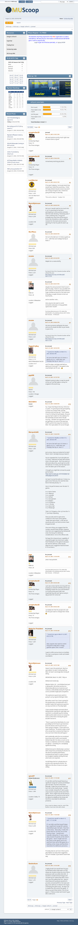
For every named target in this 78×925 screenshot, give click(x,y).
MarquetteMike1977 (16, 169)
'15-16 (11, 81)
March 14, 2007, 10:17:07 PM (52, 377)
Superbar (9, 41)
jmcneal (47, 132)
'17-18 (16, 79)
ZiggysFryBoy (34, 346)
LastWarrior (33, 180)
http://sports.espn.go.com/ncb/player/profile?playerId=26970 (57, 474)
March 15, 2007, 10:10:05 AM (52, 630)
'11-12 (16, 83)
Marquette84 (33, 432)
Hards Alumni (15, 162)
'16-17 (21, 79)
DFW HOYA (10, 137)
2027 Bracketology (13, 118)
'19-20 (21, 77)
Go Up (29, 900)
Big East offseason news (14, 135)
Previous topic (61, 902)
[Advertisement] (50, 58)
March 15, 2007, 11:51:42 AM (52, 865)
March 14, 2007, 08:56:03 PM (52, 234)
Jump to (47, 909)
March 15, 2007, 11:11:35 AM (52, 778)
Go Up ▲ (72, 920)
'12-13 (11, 83)
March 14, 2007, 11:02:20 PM (52, 434)
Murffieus (32, 232)
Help (58, 920)
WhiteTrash (10, 154)
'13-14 (21, 81)
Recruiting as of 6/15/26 (14, 126)
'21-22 (11, 77)
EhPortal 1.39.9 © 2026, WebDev (11, 920)
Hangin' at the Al (11, 36)
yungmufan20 (34, 132)
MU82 (12, 145)
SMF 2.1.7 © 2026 (8, 921)
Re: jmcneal (48, 156)
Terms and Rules (64, 920)
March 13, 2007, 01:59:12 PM (52, 134)
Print (70, 127)
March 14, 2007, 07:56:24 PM (52, 158)
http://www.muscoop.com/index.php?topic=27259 (55, 275)
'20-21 (16, 77)
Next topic (69, 902)
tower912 (9, 128)
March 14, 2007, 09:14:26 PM (52, 258)
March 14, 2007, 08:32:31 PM (52, 182)
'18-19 (11, 79)
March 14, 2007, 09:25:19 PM (52, 284)
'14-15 (16, 81)
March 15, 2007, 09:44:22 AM (52, 606)
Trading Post (10, 45)
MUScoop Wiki (11, 53)
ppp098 (31, 375)
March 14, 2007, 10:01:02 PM (52, 348)
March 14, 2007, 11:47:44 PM (52, 556)
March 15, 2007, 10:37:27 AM (52, 665)
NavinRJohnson (35, 203)
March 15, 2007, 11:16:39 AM (52, 814)
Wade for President (36, 629)
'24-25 (11, 75)
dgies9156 (10, 120)
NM (8, 169)
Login (35, 42)
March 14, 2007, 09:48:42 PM (52, 322)
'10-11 (21, 83)
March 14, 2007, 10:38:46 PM (52, 403)
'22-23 (21, 75)
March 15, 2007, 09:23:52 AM (52, 583)
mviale (31, 256)
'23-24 (16, 75)
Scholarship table (68, 18)
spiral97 (32, 776)
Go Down (30, 127)
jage (30, 282)
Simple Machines (17, 921)
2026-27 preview (12, 152)
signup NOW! (61, 42)
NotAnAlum (33, 864)
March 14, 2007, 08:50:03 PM (52, 205)
